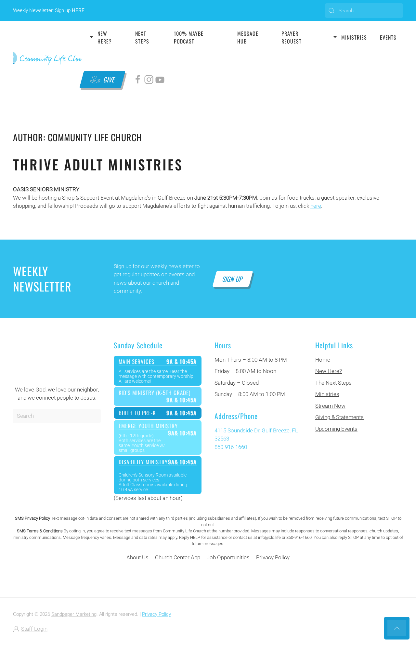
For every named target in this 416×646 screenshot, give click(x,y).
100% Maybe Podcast (188, 37)
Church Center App (177, 557)
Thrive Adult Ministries (98, 164)
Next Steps (142, 37)
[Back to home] (47, 58)
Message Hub (247, 37)
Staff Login (34, 629)
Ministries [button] (354, 37)
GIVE (109, 79)
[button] (396, 628)
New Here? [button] (105, 37)
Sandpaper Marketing (74, 614)
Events (388, 37)
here (315, 206)
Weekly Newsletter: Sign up (48, 10)
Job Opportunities (228, 557)
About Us (137, 557)
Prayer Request (291, 37)
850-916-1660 (230, 447)
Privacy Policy (273, 557)
